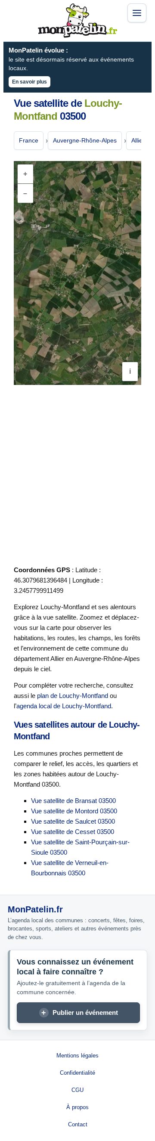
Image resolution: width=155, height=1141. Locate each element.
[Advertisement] (77, 473)
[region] (77, 273)
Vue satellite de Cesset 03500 (72, 831)
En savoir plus (29, 82)
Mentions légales (77, 1055)
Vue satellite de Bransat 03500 (73, 800)
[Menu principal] (136, 12)
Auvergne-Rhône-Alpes (85, 140)
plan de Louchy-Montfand (72, 695)
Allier (138, 140)
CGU (77, 1090)
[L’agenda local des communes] (77, 20)
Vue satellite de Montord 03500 (74, 811)
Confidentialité (77, 1073)
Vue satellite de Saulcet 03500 (73, 821)
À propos (77, 1107)
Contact (77, 1124)
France (28, 140)
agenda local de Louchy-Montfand (63, 706)
